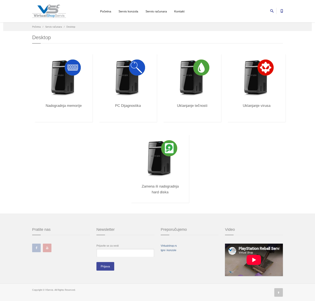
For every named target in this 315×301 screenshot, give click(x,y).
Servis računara (156, 11)
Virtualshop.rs (169, 245)
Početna (105, 11)
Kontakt (179, 11)
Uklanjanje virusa (256, 106)
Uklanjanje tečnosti (192, 106)
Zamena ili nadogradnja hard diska (160, 187)
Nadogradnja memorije (64, 106)
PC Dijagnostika (128, 106)
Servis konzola (128, 11)
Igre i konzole (168, 250)
